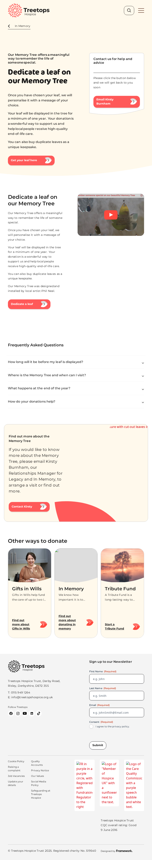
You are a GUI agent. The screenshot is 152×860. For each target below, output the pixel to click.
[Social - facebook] (11, 713)
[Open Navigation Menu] (141, 10)
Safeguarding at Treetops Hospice (40, 794)
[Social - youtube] (25, 713)
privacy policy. (121, 726)
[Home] (28, 10)
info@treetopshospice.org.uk (32, 697)
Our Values (37, 775)
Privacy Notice (40, 770)
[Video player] (111, 215)
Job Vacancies (16, 775)
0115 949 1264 (20, 692)
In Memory (22, 26)
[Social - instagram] (18, 713)
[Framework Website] (116, 851)
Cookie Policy (16, 761)
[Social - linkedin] (32, 713)
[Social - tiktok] (39, 713)
